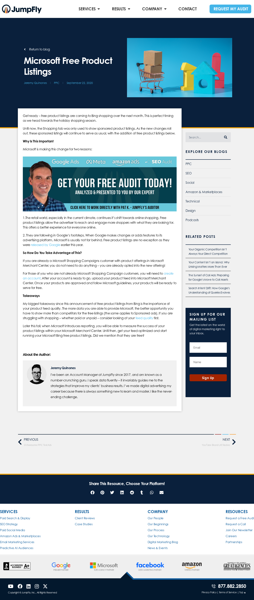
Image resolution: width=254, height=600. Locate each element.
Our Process (156, 530)
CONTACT (187, 8)
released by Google (45, 245)
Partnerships (234, 542)
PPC (56, 83)
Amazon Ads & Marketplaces (20, 536)
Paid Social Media (12, 530)
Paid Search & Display (15, 518)
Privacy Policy (209, 592)
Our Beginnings (158, 524)
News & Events (158, 548)
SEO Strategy (9, 524)
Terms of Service (228, 592)
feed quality (144, 318)
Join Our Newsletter (239, 530)
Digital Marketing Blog (163, 542)
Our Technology (159, 536)
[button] (92, 492)
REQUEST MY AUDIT (231, 8)
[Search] (226, 137)
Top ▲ (242, 592)
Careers (231, 536)
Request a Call (236, 524)
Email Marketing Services (17, 542)
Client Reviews (85, 518)
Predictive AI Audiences (16, 548)
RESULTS (119, 8)
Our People (156, 518)
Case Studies (83, 524)
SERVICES (87, 8)
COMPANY (152, 8)
